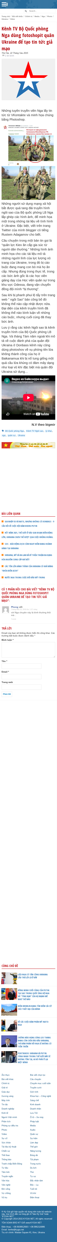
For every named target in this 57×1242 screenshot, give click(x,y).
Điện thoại (34, 1197)
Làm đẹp (34, 1143)
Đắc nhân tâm (36, 1181)
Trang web (7, 682)
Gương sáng (7, 1096)
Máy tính (6, 1100)
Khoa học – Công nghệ (40, 1096)
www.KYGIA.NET (34, 1223)
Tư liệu (5, 1168)
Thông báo (6, 1159)
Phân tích (6, 1121)
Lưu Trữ (34, 1113)
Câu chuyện (35, 1079)
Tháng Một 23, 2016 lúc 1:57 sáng (24, 609)
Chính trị (28, 16)
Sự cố (4, 1138)
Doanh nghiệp (8, 1109)
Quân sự (34, 1134)
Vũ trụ (4, 1197)
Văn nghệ (6, 1185)
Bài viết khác (17, 16)
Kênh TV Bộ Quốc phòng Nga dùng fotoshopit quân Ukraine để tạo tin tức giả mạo (28, 38)
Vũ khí (33, 1193)
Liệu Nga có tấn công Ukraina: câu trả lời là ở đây (33, 976)
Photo (49, 16)
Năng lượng (35, 1151)
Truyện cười (35, 1088)
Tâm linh (6, 1172)
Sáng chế (34, 1100)
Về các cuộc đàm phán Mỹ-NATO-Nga (33, 1023)
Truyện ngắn (7, 1176)
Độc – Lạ (34, 1185)
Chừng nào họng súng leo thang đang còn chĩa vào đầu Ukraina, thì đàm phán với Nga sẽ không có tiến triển (34, 1042)
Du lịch (33, 1168)
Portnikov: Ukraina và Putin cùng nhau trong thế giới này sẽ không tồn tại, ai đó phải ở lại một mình (34, 1058)
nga (3, 435)
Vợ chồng (6, 1193)
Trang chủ (6, 16)
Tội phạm (34, 1159)
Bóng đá (34, 1155)
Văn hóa (5, 1181)
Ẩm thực (6, 1075)
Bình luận (7, 640)
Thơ (32, 1172)
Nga (43, 16)
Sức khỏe (6, 1143)
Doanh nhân (35, 1109)
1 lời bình (9, 55)
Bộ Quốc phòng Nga (14, 431)
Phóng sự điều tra (10, 1126)
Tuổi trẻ (33, 1189)
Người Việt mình (9, 1117)
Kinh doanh (35, 1104)
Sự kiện (33, 1138)
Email (5, 671)
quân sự (11, 435)
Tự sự (33, 1176)
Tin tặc (5, 1104)
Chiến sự (6, 1151)
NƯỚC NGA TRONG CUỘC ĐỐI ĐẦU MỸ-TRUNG (25, 577)
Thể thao (6, 1155)
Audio (32, 1130)
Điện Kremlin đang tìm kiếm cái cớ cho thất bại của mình (35, 1007)
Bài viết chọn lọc (37, 1075)
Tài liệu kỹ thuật (9, 1147)
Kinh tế (5, 1113)
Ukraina (5, 19)
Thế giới (34, 1147)
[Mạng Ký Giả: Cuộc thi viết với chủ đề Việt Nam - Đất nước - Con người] (28, 445)
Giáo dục (6, 1092)
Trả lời (13, 619)
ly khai (49, 431)
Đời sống (6, 1189)
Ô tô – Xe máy (37, 1117)
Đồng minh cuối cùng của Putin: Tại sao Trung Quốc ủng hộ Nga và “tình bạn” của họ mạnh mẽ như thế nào (34, 995)
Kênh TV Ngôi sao (34, 431)
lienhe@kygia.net (16, 1230)
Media (37, 16)
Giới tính (34, 1092)
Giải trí (5, 1088)
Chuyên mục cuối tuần (40, 1083)
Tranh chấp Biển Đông (12, 1164)
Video (12, 19)
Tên (4, 661)
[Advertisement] (28, 487)
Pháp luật (34, 1121)
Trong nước (35, 1164)
